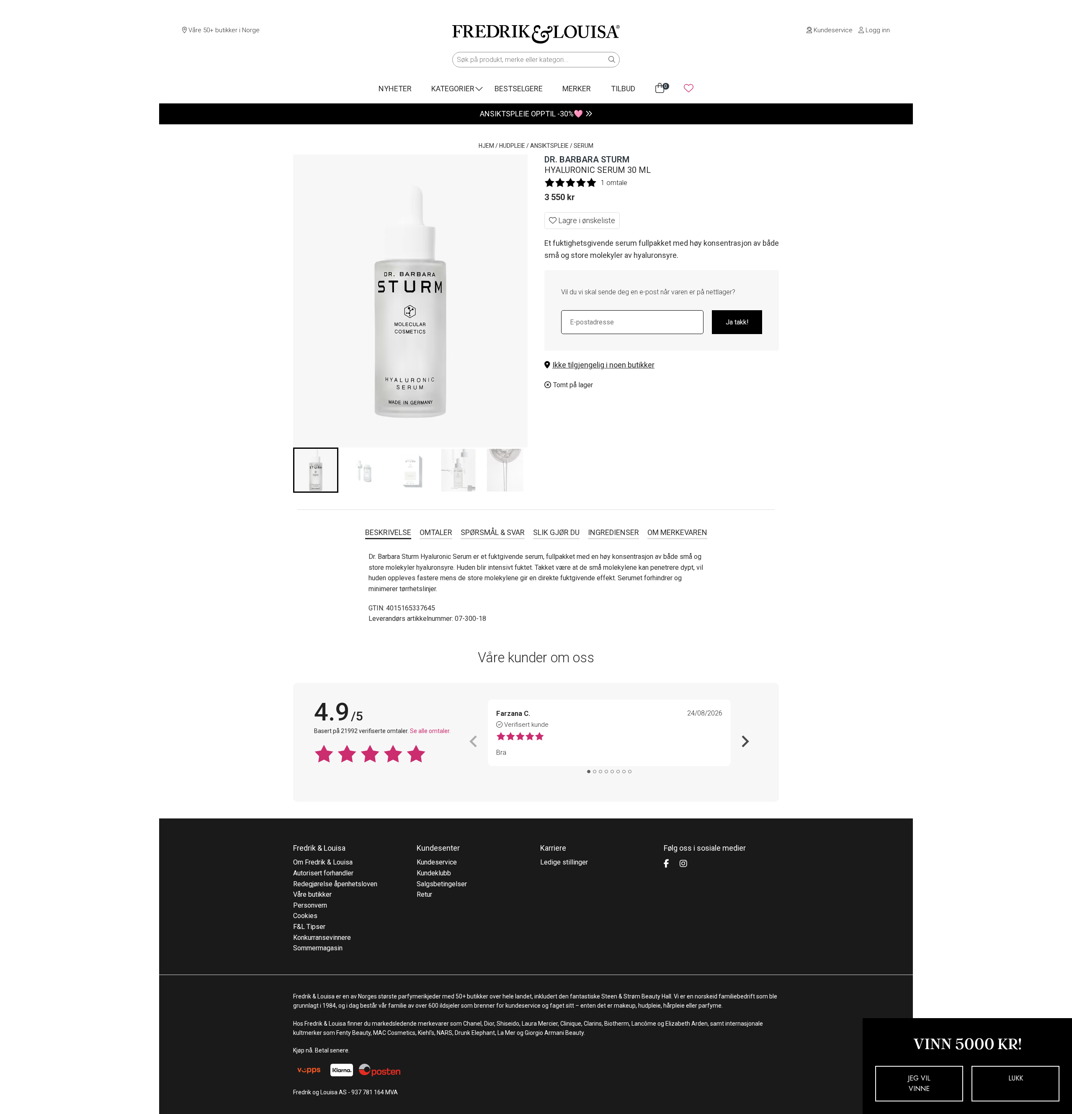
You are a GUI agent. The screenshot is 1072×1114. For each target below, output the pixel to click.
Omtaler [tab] (436, 532)
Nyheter (395, 88)
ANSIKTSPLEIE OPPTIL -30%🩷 (531, 113)
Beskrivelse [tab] (388, 532)
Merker (576, 88)
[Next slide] (744, 741)
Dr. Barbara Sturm (586, 159)
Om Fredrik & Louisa (323, 862)
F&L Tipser (309, 927)
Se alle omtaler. (430, 731)
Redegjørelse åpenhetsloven (335, 884)
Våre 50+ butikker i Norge (223, 30)
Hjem (486, 145)
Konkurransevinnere (322, 938)
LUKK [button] (1015, 1078)
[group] (315, 470)
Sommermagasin (318, 948)
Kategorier (452, 88)
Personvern (310, 905)
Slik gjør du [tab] (556, 532)
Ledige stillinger (564, 862)
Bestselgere (519, 88)
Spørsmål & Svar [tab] (493, 532)
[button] (661, 365)
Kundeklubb (434, 873)
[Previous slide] (474, 741)
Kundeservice (832, 30)
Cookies (305, 916)
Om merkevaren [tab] (677, 532)
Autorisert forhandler (323, 873)
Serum (583, 145)
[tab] (588, 771)
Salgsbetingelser (442, 884)
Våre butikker (312, 894)
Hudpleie (512, 145)
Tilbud (623, 88)
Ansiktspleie (549, 145)
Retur (424, 894)
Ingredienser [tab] (613, 532)
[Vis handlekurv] (659, 88)
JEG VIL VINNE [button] (919, 1083)
